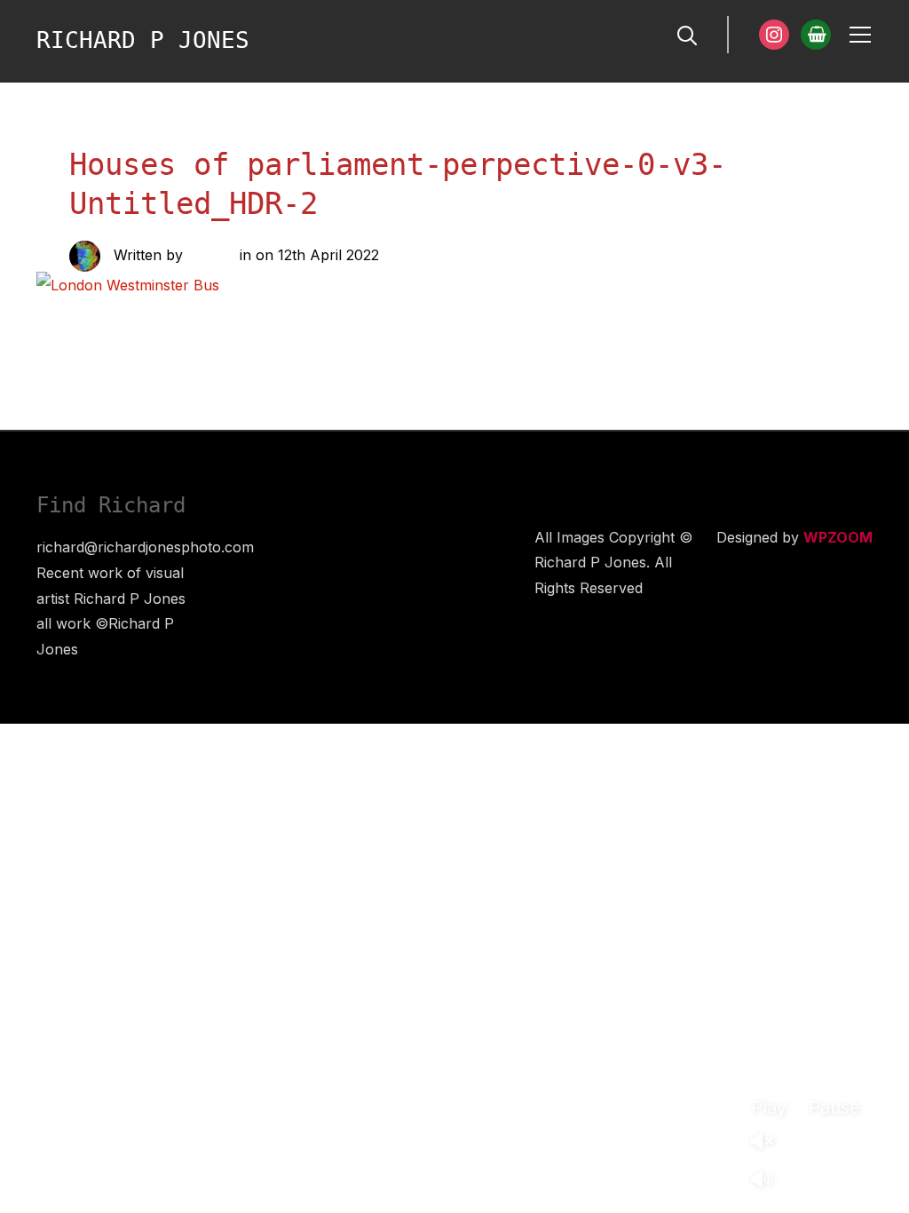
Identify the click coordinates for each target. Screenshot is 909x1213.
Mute (768, 1180)
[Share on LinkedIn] (241, 318)
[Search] (687, 34)
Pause (834, 1107)
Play (768, 1107)
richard (211, 255)
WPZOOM (838, 537)
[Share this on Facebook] (170, 318)
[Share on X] (206, 318)
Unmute (768, 1142)
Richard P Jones (142, 40)
